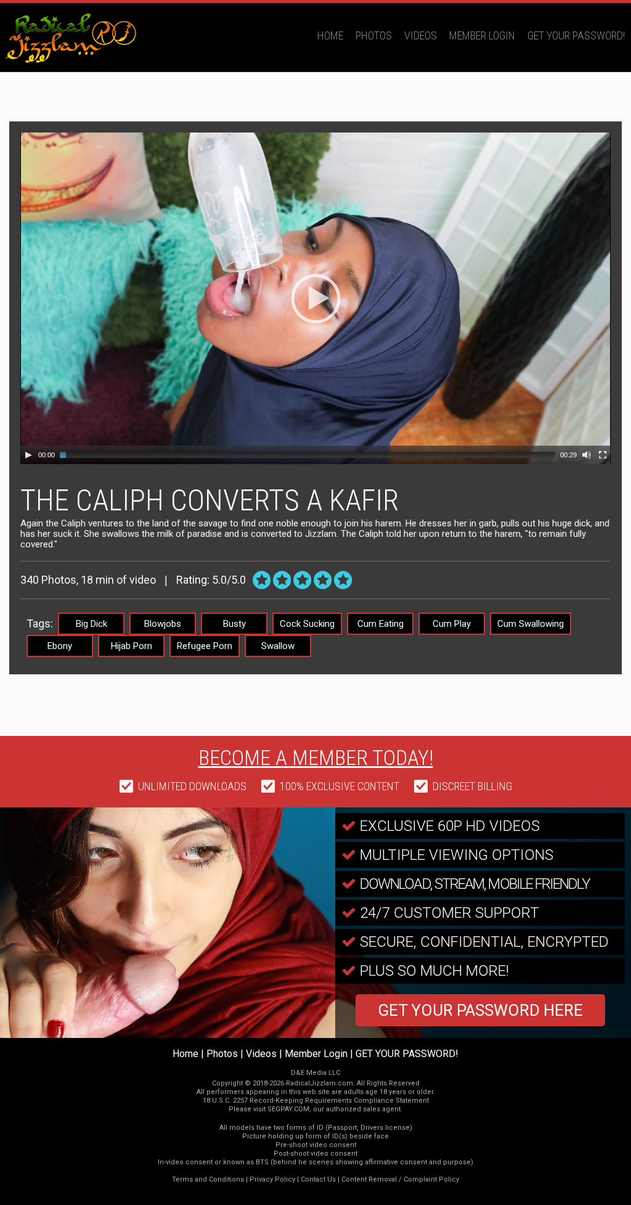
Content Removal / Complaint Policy (400, 1179)
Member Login (482, 35)
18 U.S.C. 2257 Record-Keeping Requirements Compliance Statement (316, 1101)
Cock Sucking (307, 623)
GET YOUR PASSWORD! (576, 35)
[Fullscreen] (603, 455)
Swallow (278, 646)
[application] (315, 298)
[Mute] (587, 455)
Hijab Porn (131, 646)
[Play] (28, 455)
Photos (374, 35)
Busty (234, 623)
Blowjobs (162, 623)
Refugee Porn (204, 646)
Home (330, 35)
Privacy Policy (272, 1179)
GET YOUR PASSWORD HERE (480, 1010)
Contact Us (318, 1179)
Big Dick (91, 623)
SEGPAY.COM (288, 1109)
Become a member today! (315, 757)
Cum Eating (380, 623)
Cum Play (452, 623)
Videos (420, 35)
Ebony (59, 646)
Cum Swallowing (530, 623)
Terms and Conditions (208, 1179)
